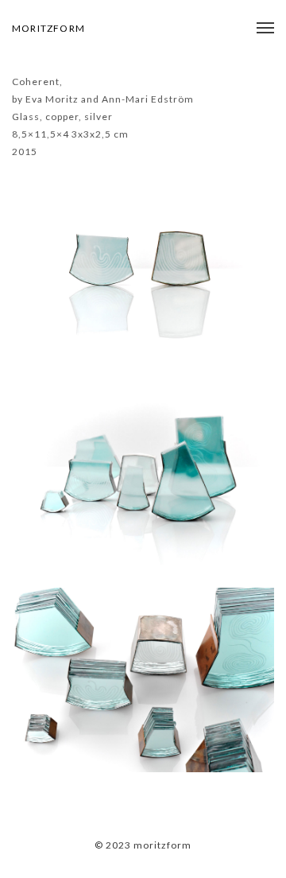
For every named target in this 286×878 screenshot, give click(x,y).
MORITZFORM (48, 28)
